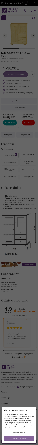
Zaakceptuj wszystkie (19, 438)
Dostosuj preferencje (19, 432)
